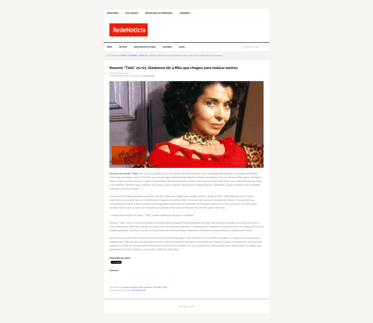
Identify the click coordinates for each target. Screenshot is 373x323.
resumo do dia (139, 290)
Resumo (148, 287)
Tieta (165, 287)
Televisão (157, 287)
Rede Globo (137, 287)
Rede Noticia (186, 29)
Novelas (127, 287)
